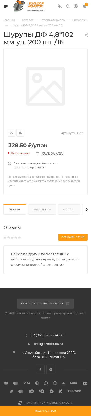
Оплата (69, 209)
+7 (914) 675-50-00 (46, 335)
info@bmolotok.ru (48, 344)
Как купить (42, 209)
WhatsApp (50, 369)
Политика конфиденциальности (49, 402)
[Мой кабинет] (76, 7)
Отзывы (15, 209)
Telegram (40, 369)
